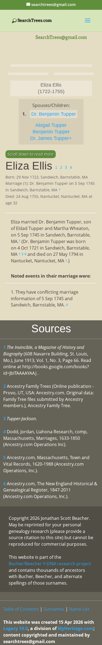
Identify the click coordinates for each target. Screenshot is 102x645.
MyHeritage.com (75, 628)
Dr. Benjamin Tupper (53, 114)
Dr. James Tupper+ (51, 138)
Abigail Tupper (51, 125)
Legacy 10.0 (15, 628)
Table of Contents (21, 609)
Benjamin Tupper (51, 131)
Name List (79, 609)
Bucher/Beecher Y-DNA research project (50, 564)
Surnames (54, 609)
